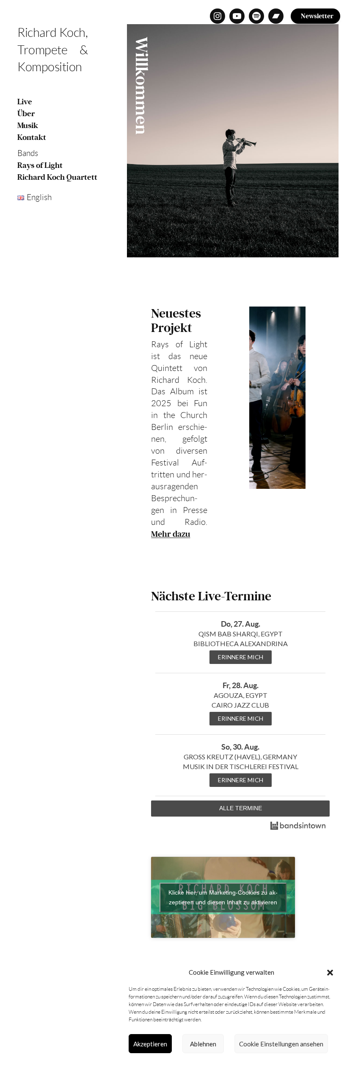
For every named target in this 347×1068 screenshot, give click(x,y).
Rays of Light (40, 165)
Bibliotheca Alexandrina (240, 643)
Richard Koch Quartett (57, 177)
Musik (27, 125)
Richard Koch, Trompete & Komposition (52, 50)
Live (24, 101)
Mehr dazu (170, 534)
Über (26, 113)
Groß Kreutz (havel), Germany (240, 757)
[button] (330, 972)
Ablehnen (203, 1044)
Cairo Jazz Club (240, 705)
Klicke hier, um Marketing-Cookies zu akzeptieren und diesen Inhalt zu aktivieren (223, 897)
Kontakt (31, 137)
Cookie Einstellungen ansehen (281, 1044)
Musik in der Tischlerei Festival (240, 766)
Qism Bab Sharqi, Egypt (240, 634)
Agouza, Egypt (240, 695)
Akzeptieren (150, 1044)
